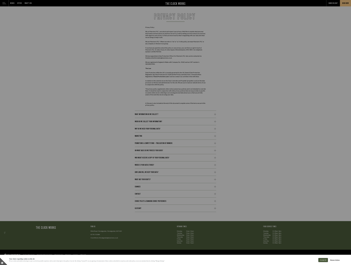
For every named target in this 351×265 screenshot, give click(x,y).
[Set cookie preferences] (3, 261)
